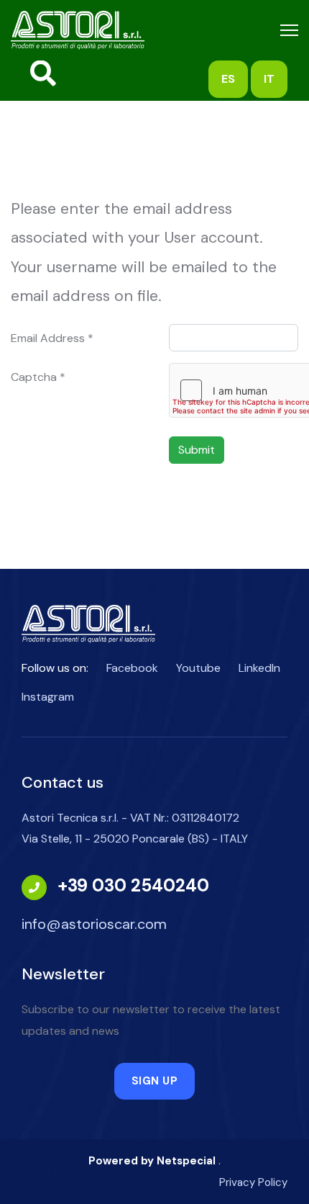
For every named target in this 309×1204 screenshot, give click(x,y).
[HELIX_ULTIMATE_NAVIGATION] (289, 30)
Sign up (155, 1081)
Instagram (48, 696)
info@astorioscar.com (94, 924)
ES (228, 78)
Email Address (52, 338)
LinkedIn (259, 667)
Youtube (198, 667)
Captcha (38, 377)
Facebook (132, 667)
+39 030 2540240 (133, 885)
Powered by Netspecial (152, 1161)
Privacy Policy (253, 1182)
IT (269, 78)
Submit (196, 449)
